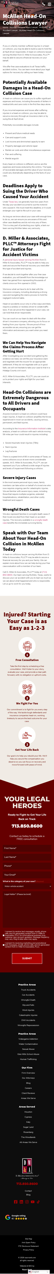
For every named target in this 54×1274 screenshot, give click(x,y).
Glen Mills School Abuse (28, 1054)
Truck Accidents (28, 990)
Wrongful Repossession (28, 1025)
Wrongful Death (28, 1000)
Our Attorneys (28, 1078)
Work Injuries (28, 1010)
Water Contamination (28, 1044)
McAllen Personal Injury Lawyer (24, 27)
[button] (16, 1217)
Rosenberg (28, 1132)
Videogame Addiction (28, 1039)
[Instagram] (27, 1202)
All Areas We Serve (28, 1142)
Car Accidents (28, 995)
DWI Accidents (28, 1020)
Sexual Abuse (28, 1049)
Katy (28, 1122)
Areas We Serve (28, 1098)
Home (5, 27)
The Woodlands (28, 1137)
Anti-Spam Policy (28, 1242)
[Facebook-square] (16, 1202)
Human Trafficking (28, 1059)
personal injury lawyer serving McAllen (22, 259)
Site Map (28, 1239)
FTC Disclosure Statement (28, 1246)
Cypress (28, 1117)
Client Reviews (28, 1093)
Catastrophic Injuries (28, 1015)
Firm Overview (28, 1073)
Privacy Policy (28, 1250)
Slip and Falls (28, 1005)
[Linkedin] (21, 1202)
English (35, 1272)
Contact (28, 1191)
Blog (28, 1194)
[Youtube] (33, 1202)
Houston (28, 1112)
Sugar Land (28, 1127)
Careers (28, 1088)
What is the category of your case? (23, 881)
